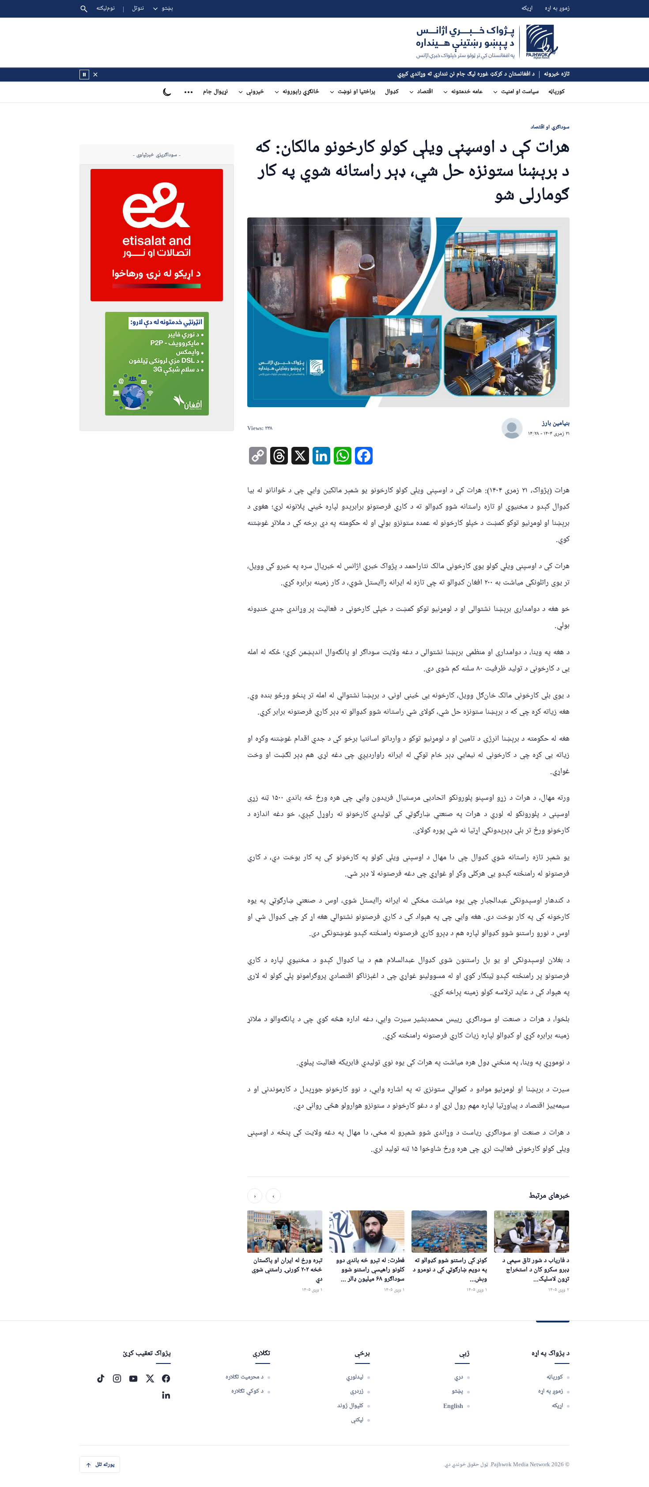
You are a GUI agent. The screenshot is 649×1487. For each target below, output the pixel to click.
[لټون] (83, 9)
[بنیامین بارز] (512, 428)
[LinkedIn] (166, 1395)
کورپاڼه (556, 92)
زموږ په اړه (557, 8)
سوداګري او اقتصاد (550, 127)
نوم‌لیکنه (105, 8)
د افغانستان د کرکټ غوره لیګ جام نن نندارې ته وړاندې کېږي (466, 74)
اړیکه (526, 8)
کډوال (392, 92)
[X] (150, 1378)
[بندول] (95, 74)
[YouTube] (133, 1378)
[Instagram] (117, 1378)
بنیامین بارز (556, 423)
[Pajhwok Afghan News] (487, 42)
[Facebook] (166, 1378)
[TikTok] (101, 1378)
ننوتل (138, 8)
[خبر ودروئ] (84, 74)
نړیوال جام (215, 92)
